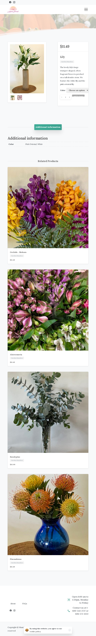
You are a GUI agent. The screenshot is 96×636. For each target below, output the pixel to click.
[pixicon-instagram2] (14, 610)
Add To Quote (78, 96)
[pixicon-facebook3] (11, 610)
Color (62, 90)
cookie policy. (35, 631)
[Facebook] (10, 2)
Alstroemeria (16, 354)
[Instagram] (14, 2)
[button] (42, 46)
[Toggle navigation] (86, 9)
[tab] (48, 127)
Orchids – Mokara (18, 252)
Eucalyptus (15, 457)
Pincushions (15, 559)
